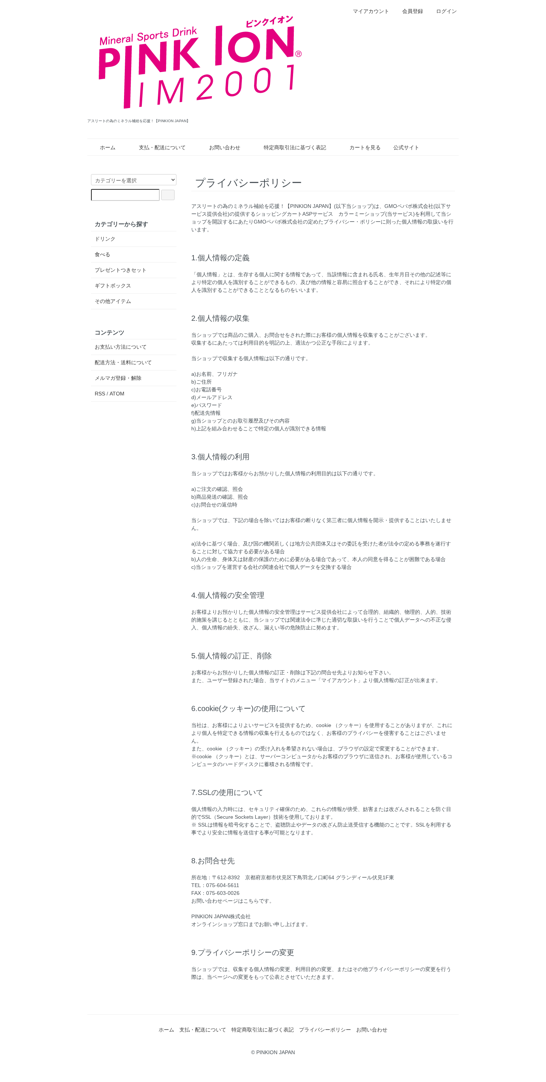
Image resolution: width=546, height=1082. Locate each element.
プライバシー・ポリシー (352, 222)
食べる (102, 254)
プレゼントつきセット (121, 270)
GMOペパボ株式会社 (408, 206)
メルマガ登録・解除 (118, 378)
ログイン (446, 11)
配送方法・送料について (123, 362)
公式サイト (406, 147)
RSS (100, 394)
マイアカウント (371, 11)
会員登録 (412, 11)
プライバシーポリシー (325, 1030)
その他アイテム (113, 301)
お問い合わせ (224, 147)
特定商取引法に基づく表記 (295, 147)
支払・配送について (162, 147)
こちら (251, 901)
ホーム (108, 147)
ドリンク (105, 239)
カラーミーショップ (361, 214)
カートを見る (365, 147)
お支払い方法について (121, 347)
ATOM (117, 394)
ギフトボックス (113, 286)
